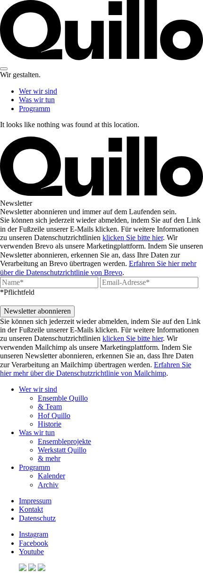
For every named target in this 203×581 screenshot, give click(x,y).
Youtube (31, 552)
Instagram (33, 534)
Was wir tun (37, 100)
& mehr (49, 458)
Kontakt (31, 509)
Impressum (35, 501)
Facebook (33, 543)
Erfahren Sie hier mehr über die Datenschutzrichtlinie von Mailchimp (95, 369)
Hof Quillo (54, 416)
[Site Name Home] (101, 58)
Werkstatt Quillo (62, 450)
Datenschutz (37, 518)
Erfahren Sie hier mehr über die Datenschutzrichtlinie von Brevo (98, 267)
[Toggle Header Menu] (4, 68)
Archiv (48, 485)
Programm (34, 109)
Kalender (51, 476)
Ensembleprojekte (64, 441)
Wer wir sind (38, 91)
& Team (50, 407)
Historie (49, 424)
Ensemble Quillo (63, 398)
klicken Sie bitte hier (132, 238)
